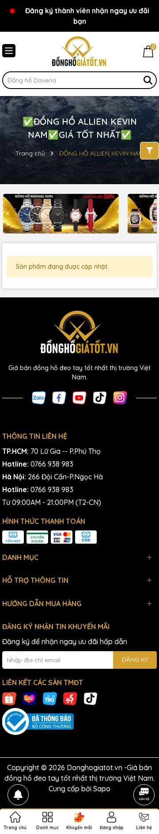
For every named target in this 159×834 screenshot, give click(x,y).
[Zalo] (39, 397)
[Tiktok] (100, 397)
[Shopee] (9, 698)
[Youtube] (79, 397)
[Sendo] (70, 698)
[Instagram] (120, 397)
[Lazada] (30, 698)
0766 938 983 (51, 464)
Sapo (101, 788)
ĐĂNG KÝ (135, 659)
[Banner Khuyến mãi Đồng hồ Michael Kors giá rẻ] (61, 214)
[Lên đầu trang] (144, 770)
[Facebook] (59, 397)
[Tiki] (50, 698)
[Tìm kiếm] (148, 80)
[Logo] (79, 51)
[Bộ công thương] (79, 721)
